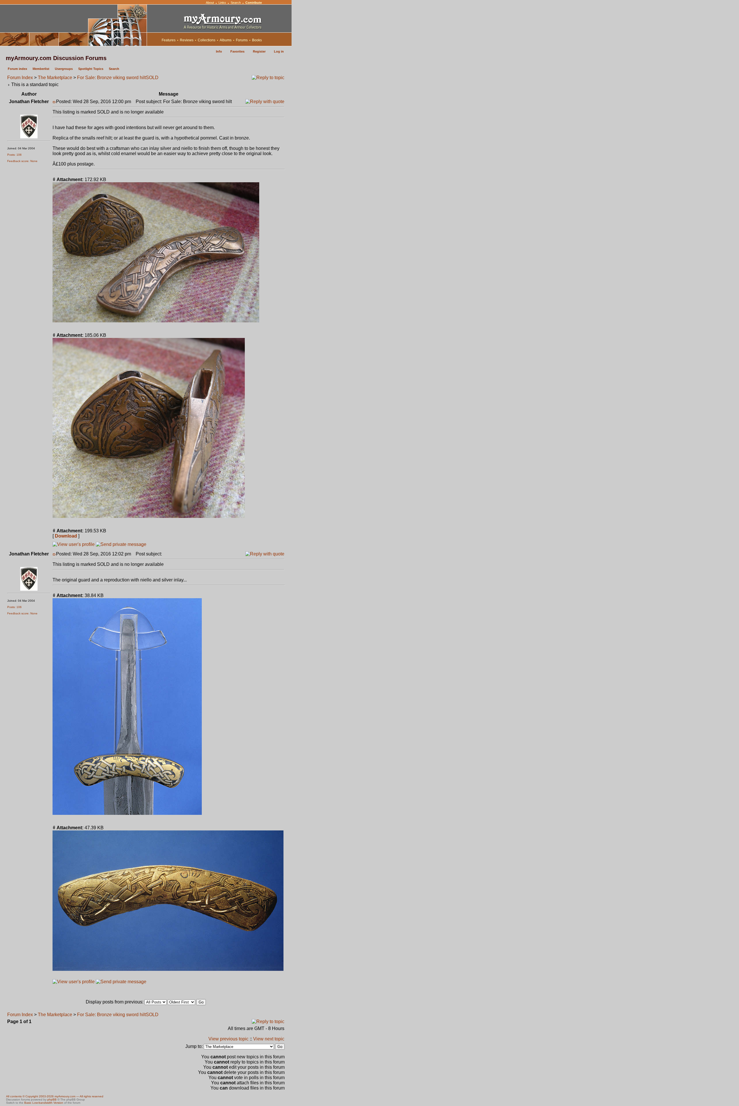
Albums (225, 40)
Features (168, 40)
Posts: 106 (14, 154)
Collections (206, 40)
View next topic (268, 1038)
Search (236, 2)
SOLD (152, 77)
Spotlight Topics (90, 68)
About (210, 2)
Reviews (186, 40)
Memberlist (41, 68)
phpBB (52, 1099)
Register (259, 51)
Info (219, 51)
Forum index (17, 68)
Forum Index (20, 77)
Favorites (237, 51)
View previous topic (228, 1038)
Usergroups (64, 68)
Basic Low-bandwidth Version (43, 1102)
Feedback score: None (22, 161)
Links (222, 2)
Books (257, 40)
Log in (279, 51)
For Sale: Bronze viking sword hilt (111, 77)
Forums (242, 40)
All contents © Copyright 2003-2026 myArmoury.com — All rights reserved (54, 1096)
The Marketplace (55, 77)
